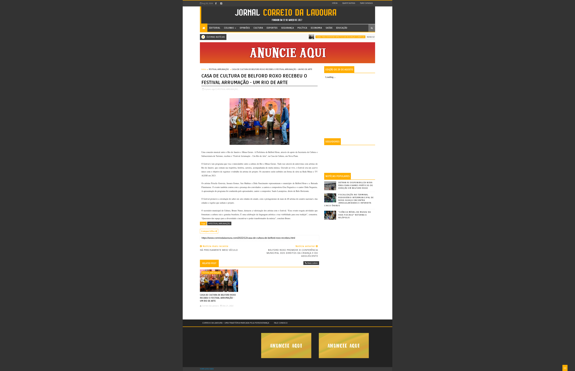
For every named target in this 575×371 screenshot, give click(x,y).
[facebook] (216, 3)
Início (335, 3)
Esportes (272, 28)
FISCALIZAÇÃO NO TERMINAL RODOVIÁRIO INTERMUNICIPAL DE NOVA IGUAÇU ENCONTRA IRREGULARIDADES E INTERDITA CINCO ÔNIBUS (349, 200)
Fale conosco (366, 3)
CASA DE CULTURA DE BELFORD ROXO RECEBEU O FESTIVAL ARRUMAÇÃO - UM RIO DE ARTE (218, 298)
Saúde (329, 28)
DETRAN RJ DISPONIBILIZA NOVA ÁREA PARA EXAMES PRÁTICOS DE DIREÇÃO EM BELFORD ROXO (355, 185)
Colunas (229, 28)
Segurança (287, 28)
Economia (316, 28)
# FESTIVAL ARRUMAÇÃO (219, 223)
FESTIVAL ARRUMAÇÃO (219, 69)
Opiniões (245, 28)
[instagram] (221, 3)
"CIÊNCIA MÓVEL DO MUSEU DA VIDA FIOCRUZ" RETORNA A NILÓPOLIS (354, 215)
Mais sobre (312, 263)
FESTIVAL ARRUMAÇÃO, (228, 89)
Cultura (258, 28)
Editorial (214, 28)
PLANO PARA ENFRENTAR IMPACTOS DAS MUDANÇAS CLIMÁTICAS (328, 37)
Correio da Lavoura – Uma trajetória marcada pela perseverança (235, 323)
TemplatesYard (207, 369)
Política (302, 28)
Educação (341, 28)
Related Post (209, 263)
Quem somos (348, 3)
